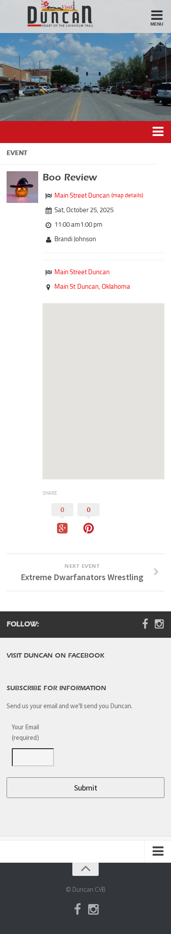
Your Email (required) (25, 732)
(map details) (127, 195)
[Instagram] (159, 624)
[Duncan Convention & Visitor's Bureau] (53, 13)
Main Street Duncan (82, 195)
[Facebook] (145, 624)
